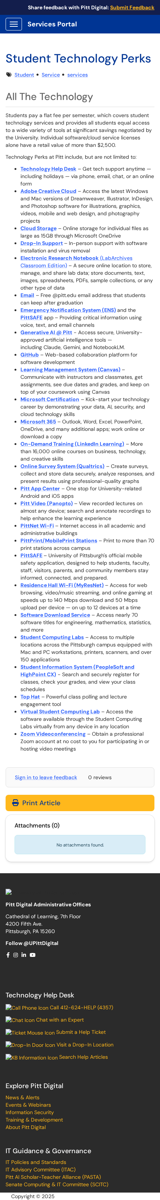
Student (24, 74)
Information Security (30, 1112)
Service (51, 74)
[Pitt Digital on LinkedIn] (24, 955)
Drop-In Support (41, 243)
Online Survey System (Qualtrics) (62, 466)
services (77, 74)
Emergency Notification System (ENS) (68, 310)
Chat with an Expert (59, 1019)
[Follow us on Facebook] (8, 955)
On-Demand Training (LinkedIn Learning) (72, 444)
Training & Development (34, 1119)
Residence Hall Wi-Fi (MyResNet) (62, 585)
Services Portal (52, 24)
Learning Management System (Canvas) (70, 369)
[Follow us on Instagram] (16, 955)
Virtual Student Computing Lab (60, 711)
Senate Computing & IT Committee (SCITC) (57, 1184)
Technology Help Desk (40, 995)
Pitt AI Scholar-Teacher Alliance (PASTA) (53, 1177)
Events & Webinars (28, 1104)
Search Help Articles (83, 1057)
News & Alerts (22, 1097)
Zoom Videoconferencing (53, 733)
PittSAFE (31, 317)
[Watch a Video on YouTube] (33, 955)
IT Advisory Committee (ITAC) (41, 1169)
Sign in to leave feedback (46, 777)
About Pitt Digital (26, 1127)
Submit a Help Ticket (80, 1032)
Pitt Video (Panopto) (46, 503)
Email (27, 295)
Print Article (40, 803)
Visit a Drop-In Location (84, 1044)
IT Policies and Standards (36, 1162)
